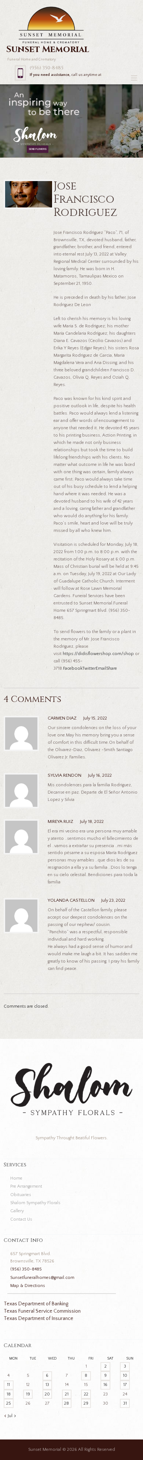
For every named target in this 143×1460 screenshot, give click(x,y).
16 (105, 1384)
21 (67, 1394)
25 (8, 1403)
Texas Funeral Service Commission (42, 1311)
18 (9, 1394)
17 (125, 1384)
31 (125, 1403)
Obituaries (20, 1194)
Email (101, 668)
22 (86, 1394)
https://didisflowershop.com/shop (98, 653)
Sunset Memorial (44, 1449)
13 (47, 1384)
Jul (10, 1415)
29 (86, 1403)
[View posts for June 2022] (5, 1416)
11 (8, 1384)
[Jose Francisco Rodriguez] (29, 194)
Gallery (17, 1211)
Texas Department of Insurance (38, 1318)
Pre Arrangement (26, 1186)
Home (16, 1178)
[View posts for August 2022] (15, 1416)
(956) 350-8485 (46, 68)
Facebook (72, 668)
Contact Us (21, 1219)
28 (66, 1403)
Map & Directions (27, 1285)
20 (47, 1394)
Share (111, 668)
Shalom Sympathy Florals (35, 1202)
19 (28, 1394)
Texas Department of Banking (36, 1304)
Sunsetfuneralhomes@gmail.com (42, 1277)
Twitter (89, 668)
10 (125, 1375)
